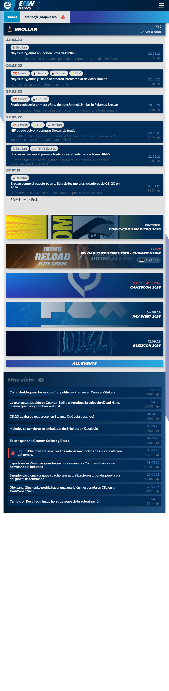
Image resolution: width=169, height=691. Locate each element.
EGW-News (19, 199)
